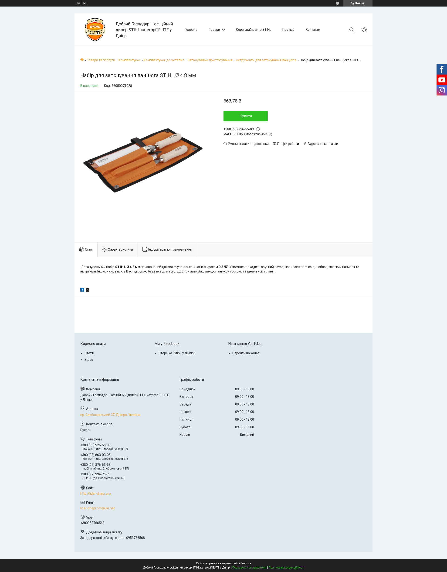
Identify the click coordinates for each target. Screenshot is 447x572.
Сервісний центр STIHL (253, 29)
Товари (214, 29)
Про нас (288, 29)
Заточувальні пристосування (210, 60)
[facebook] (82, 290)
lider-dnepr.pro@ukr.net (97, 508)
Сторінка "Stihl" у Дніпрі (176, 353)
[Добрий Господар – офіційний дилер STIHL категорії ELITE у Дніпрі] (95, 29)
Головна (191, 29)
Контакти (313, 29)
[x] (87, 290)
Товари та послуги (101, 60)
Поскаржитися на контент (249, 567)
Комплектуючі (129, 60)
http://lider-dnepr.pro (95, 493)
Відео (89, 359)
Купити (246, 116)
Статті (89, 353)
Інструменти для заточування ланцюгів (266, 60)
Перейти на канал (246, 353)
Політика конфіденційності (286, 567)
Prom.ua (245, 563)
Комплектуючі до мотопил (164, 60)
